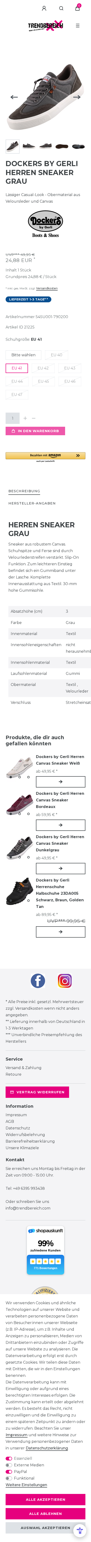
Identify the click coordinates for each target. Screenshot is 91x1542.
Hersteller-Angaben (32, 503)
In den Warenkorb (38, 431)
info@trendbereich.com (28, 1208)
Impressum (16, 1115)
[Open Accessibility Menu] (79, 1530)
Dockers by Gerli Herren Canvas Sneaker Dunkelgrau (60, 843)
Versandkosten (47, 288)
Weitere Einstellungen (26, 1485)
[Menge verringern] (33, 418)
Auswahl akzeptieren (45, 1528)
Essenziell (23, 1458)
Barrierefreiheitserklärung (30, 1141)
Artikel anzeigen (60, 781)
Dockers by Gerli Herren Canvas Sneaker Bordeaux (60, 800)
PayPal (20, 1471)
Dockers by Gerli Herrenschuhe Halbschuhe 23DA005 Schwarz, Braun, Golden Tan (60, 893)
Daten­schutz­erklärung (47, 1448)
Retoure (13, 1074)
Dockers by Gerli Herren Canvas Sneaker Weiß (60, 760)
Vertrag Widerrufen (40, 1092)
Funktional (24, 1478)
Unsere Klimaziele (22, 1148)
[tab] (24, 491)
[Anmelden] (44, 8)
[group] (20, 768)
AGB (10, 1121)
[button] (45, 457)
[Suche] (61, 8)
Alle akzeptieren (45, 1499)
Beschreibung (24, 491)
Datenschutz (18, 1128)
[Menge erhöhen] (25, 418)
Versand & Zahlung (24, 1068)
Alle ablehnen (45, 1514)
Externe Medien (29, 1465)
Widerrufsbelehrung (25, 1134)
